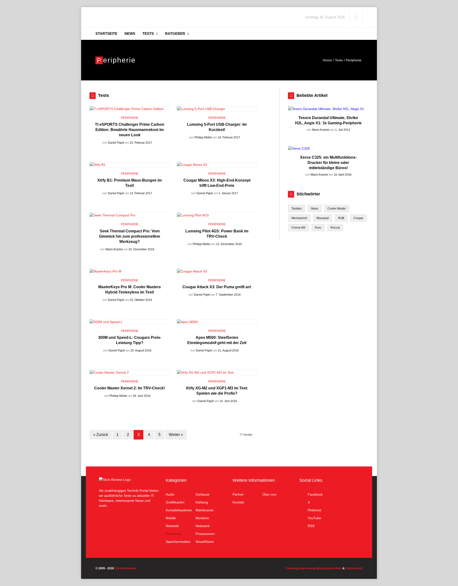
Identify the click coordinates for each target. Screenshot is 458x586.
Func (318, 227)
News (130, 33)
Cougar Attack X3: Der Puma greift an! (216, 287)
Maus (314, 208)
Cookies (291, 568)
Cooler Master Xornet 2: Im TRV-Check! (129, 388)
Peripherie (129, 118)
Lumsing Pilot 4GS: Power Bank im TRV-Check (216, 233)
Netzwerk (203, 526)
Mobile (171, 518)
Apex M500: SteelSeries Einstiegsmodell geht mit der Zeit (216, 340)
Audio (170, 494)
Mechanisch (299, 218)
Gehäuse (202, 494)
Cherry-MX (298, 227)
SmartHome (205, 542)
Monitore (202, 518)
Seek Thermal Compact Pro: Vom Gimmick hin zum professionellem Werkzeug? (129, 236)
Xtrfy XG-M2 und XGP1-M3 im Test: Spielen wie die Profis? (217, 390)
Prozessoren (205, 534)
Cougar (358, 218)
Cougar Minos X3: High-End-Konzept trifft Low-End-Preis (216, 183)
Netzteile (172, 526)
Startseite (106, 33)
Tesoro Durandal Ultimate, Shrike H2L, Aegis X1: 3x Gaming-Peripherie (328, 120)
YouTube (314, 518)
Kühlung (202, 502)
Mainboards (204, 510)
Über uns (269, 494)
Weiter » (176, 435)
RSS (311, 526)
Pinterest (314, 510)
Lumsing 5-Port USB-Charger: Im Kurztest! (217, 127)
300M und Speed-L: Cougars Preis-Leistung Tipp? (129, 340)
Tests (148, 33)
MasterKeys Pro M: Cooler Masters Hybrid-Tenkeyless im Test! (129, 289)
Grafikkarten (175, 502)
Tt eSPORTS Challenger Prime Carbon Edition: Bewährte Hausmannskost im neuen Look (129, 129)
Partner (238, 494)
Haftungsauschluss (328, 568)
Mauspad (323, 218)
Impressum (306, 568)
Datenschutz (354, 568)
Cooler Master (337, 208)
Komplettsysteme (179, 510)
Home (327, 60)
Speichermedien (178, 542)
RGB (341, 218)
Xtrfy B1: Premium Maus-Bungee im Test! (129, 183)
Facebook (315, 494)
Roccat (335, 227)
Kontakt (238, 502)
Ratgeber (175, 33)
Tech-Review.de (132, 17)
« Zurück (100, 435)
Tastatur (296, 208)
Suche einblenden (356, 17)
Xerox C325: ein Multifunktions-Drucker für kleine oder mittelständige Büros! (328, 162)
